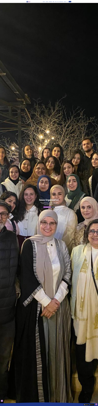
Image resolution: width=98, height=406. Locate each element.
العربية (70, 1)
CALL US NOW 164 (46, 207)
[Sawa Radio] (2, 401)
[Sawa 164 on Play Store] (91, 405)
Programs (47, 1)
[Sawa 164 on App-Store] (86, 405)
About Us (44, 1)
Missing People (61, 1)
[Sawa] (34, 2)
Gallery (53, 1)
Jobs (58, 1)
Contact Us (65, 1)
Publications (50, 1)
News (56, 1)
